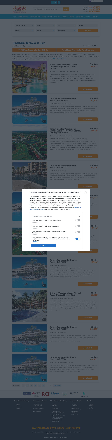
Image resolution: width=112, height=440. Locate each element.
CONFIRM (43, 245)
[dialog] (56, 220)
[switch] (77, 220)
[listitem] (56, 216)
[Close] (86, 192)
